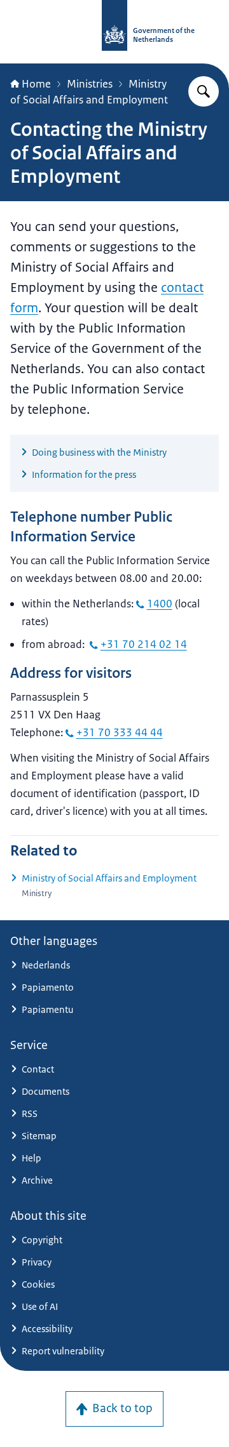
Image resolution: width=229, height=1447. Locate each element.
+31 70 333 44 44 (119, 732)
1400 (159, 604)
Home (36, 84)
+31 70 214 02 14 (144, 644)
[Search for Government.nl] (203, 91)
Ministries (90, 84)
